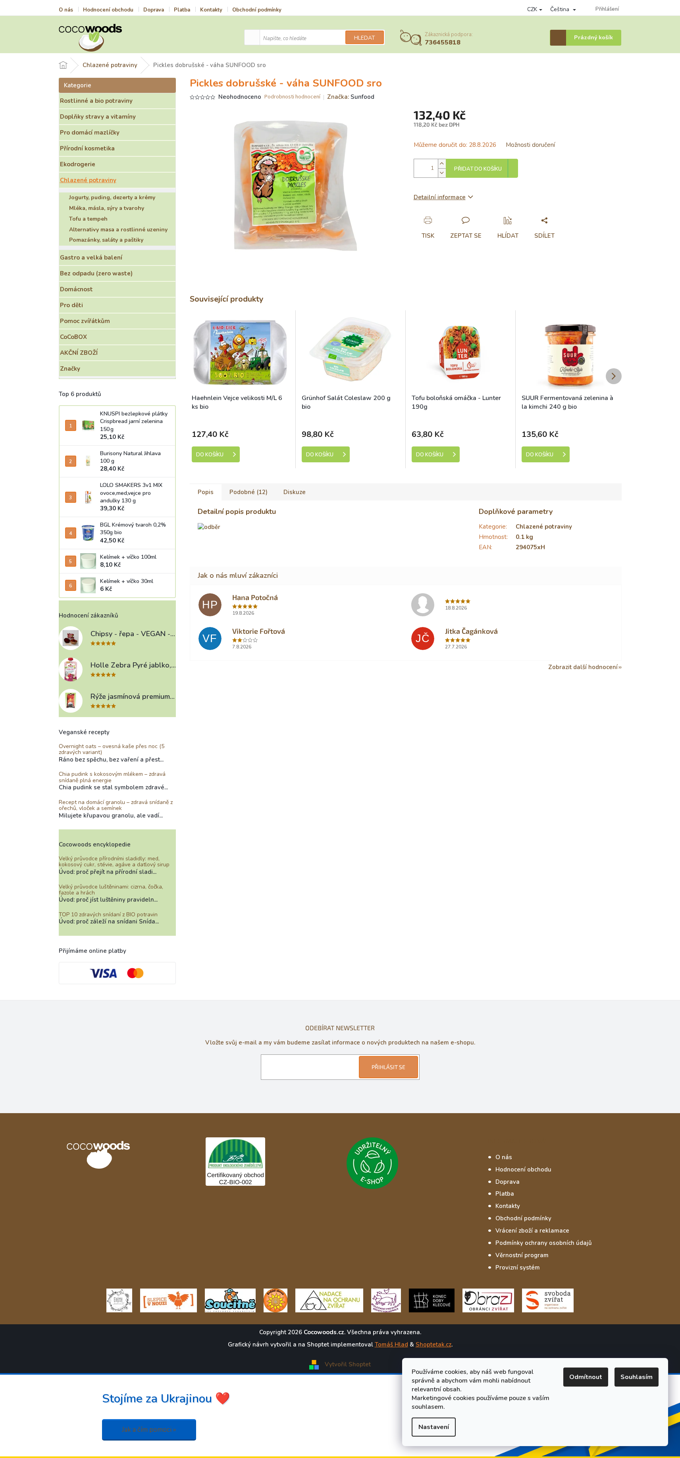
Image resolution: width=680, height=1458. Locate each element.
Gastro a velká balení (91, 258)
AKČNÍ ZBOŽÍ (79, 353)
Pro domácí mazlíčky (89, 133)
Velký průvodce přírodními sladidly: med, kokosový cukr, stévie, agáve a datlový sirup (114, 862)
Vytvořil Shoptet (348, 1364)
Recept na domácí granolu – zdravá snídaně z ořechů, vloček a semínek (116, 805)
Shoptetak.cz (433, 1344)
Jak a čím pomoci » (149, 1429)
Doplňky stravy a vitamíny (98, 117)
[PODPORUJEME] (119, 1300)
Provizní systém (517, 1267)
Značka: (350, 97)
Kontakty (211, 9)
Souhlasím (636, 1377)
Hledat (364, 38)
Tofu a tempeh (88, 219)
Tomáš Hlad (391, 1344)
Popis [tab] (206, 492)
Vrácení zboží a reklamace (532, 1231)
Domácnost (76, 289)
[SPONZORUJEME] (275, 1300)
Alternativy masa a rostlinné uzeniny (118, 229)
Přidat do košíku (478, 169)
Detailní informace (440, 197)
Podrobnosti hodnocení (292, 97)
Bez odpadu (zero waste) (96, 273)
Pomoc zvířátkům (85, 321)
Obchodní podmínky (256, 9)
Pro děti (71, 305)
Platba (182, 9)
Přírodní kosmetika (87, 148)
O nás (66, 9)
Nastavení (433, 1427)
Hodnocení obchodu (108, 9)
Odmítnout (585, 1377)
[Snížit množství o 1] (442, 172)
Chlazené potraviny (88, 180)
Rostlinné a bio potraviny (96, 101)
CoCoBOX (73, 337)
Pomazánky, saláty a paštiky (106, 240)
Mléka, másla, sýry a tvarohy (106, 208)
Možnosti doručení (530, 145)
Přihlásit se (388, 1067)
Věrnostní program (522, 1255)
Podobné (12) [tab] (248, 492)
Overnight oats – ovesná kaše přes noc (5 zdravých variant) (111, 749)
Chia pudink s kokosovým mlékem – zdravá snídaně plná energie (112, 777)
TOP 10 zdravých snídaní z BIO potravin (108, 915)
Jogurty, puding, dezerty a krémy (112, 197)
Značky (70, 369)
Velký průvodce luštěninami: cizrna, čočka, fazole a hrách (111, 890)
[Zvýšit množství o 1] (442, 163)
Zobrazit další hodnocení (583, 667)
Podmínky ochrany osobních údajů (543, 1243)
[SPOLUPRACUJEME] (168, 1300)
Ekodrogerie (77, 164)
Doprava (153, 9)
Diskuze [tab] (294, 492)
